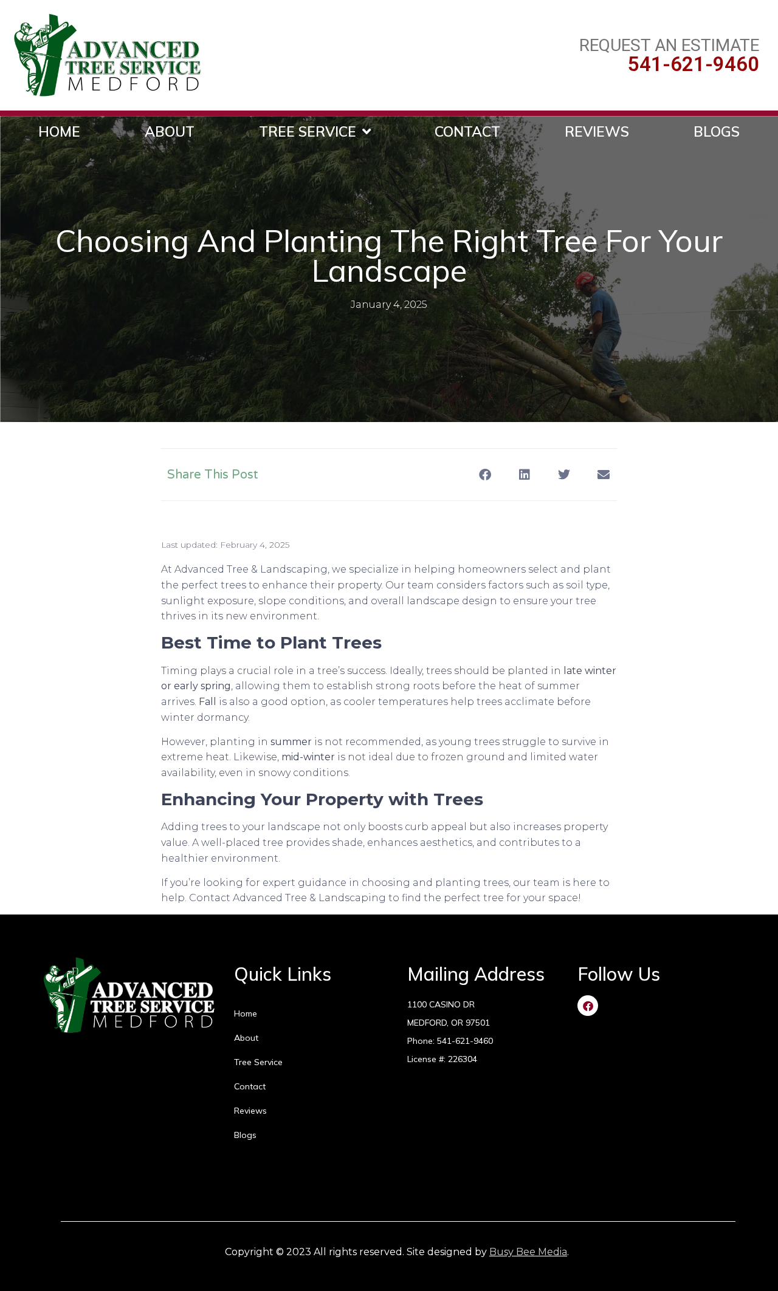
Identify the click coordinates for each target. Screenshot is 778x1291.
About (169, 131)
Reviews (597, 131)
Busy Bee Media (528, 1252)
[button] (484, 474)
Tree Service (307, 131)
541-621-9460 (693, 64)
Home (59, 131)
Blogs (717, 131)
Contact (467, 131)
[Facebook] (587, 1005)
